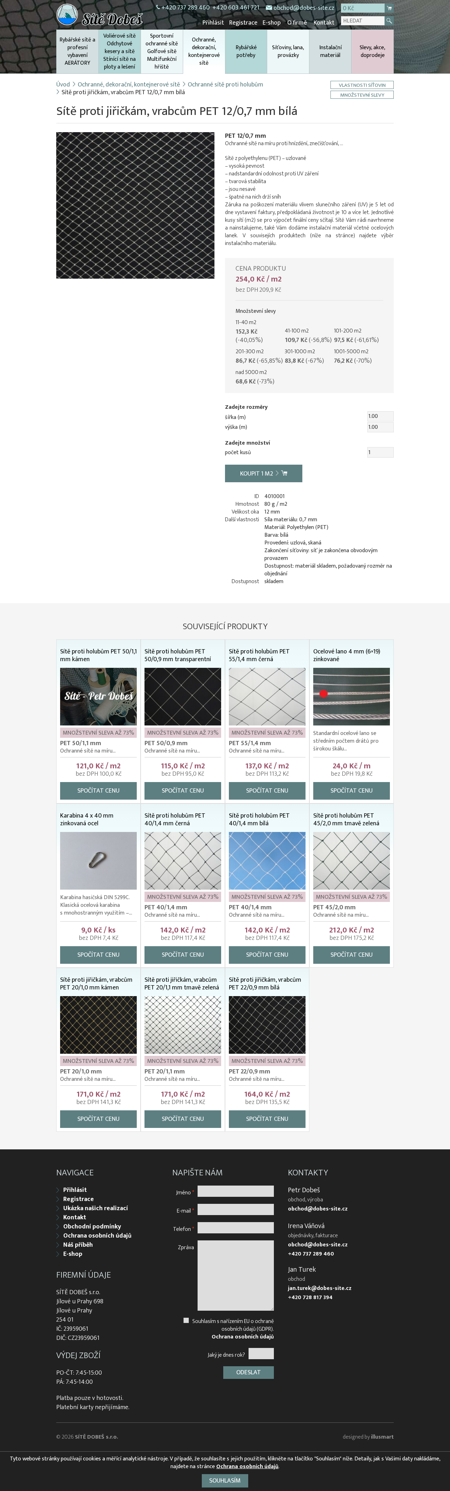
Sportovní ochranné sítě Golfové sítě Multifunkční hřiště (162, 51)
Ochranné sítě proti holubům (225, 85)
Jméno (185, 1192)
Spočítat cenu (98, 791)
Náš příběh (78, 1245)
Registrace (243, 23)
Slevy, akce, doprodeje (372, 51)
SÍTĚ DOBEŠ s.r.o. (96, 1437)
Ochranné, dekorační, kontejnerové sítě (204, 51)
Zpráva (186, 1247)
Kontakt (324, 23)
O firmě (297, 23)
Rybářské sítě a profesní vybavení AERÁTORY (77, 51)
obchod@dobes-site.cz (304, 8)
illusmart (382, 1437)
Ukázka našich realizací (95, 1208)
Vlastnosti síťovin (362, 85)
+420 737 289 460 (185, 8)
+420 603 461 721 (235, 8)
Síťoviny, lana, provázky (288, 51)
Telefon (183, 1229)
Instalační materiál (330, 51)
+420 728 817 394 (310, 1298)
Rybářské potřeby (246, 51)
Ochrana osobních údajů (97, 1236)
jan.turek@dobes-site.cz (320, 1288)
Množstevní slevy (362, 95)
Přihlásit (213, 23)
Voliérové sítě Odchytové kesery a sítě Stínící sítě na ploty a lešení (119, 51)
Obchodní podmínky (92, 1226)
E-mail (185, 1210)
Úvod (63, 85)
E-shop (272, 23)
